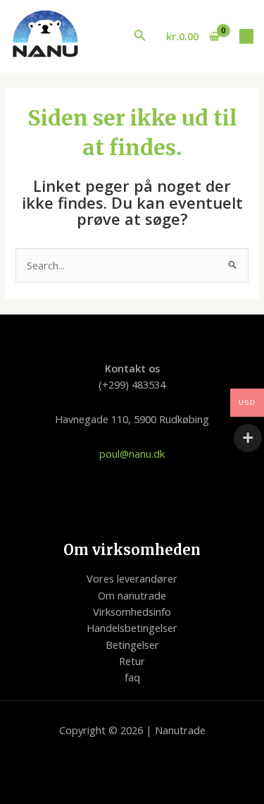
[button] (140, 36)
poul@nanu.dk (132, 453)
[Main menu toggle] (246, 36)
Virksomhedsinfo (132, 611)
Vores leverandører (132, 578)
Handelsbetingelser (132, 628)
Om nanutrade (132, 595)
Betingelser (132, 645)
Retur (132, 661)
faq (132, 677)
